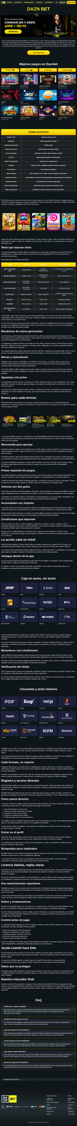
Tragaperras (65, 70)
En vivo (28, 70)
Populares (9, 70)
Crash (47, 70)
